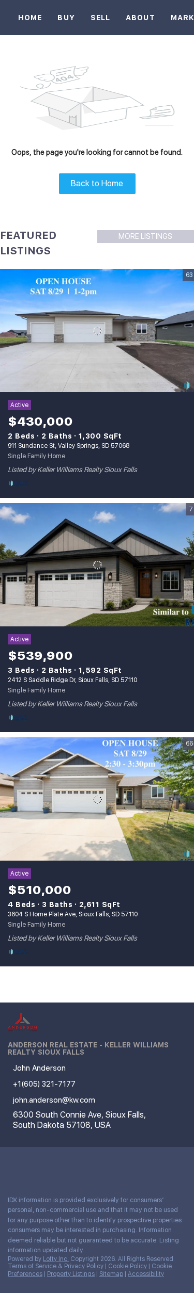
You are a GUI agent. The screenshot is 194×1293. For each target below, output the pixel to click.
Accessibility (146, 1274)
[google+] (74, 1165)
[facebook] (12, 1165)
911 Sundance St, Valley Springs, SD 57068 (68, 445)
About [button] (140, 17)
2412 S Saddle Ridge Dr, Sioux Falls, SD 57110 (72, 680)
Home (30, 17)
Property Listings (71, 1274)
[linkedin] (33, 1165)
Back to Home (97, 183)
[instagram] (54, 1165)
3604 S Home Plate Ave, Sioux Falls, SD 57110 (73, 914)
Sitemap (111, 1274)
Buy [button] (65, 17)
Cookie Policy (127, 1266)
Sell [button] (100, 17)
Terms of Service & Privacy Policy (55, 1266)
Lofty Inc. (56, 1259)
